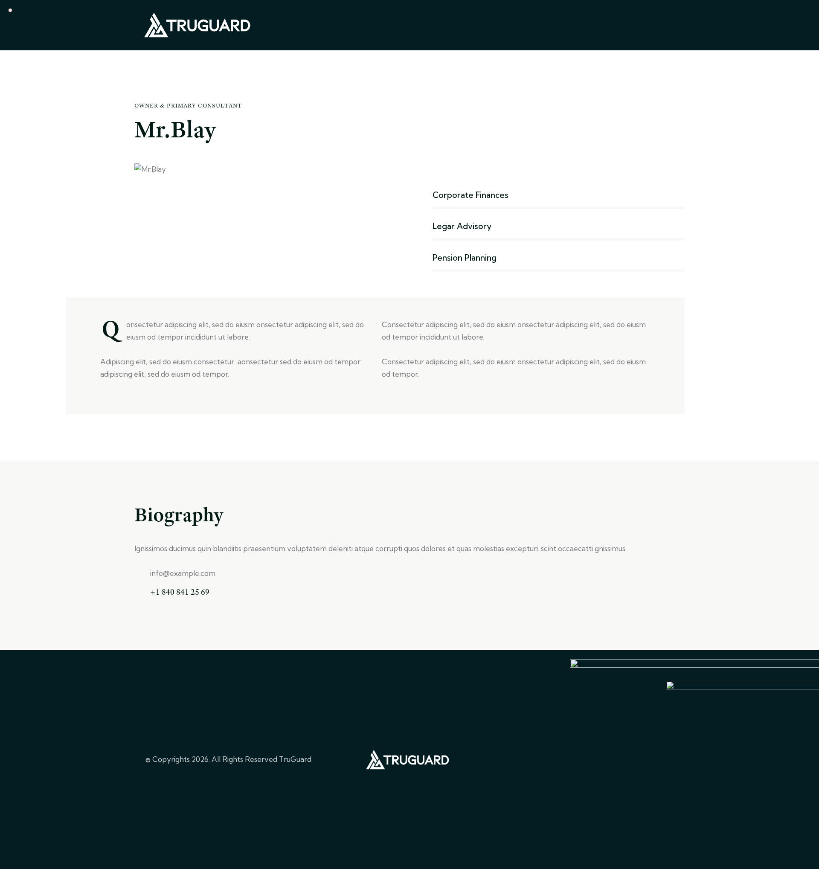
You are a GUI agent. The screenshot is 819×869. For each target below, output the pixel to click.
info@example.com (182, 573)
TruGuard (295, 759)
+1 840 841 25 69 (179, 592)
